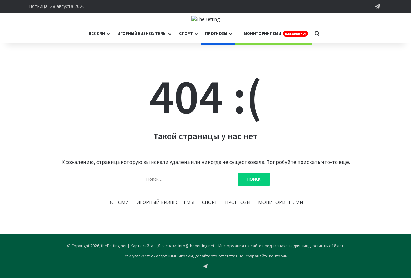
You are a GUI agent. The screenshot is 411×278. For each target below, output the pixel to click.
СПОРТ (186, 33)
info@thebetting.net (196, 245)
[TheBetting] (205, 18)
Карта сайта (142, 245)
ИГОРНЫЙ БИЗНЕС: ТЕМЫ (142, 33)
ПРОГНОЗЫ (216, 33)
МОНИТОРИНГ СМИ (274, 33)
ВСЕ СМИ (97, 33)
